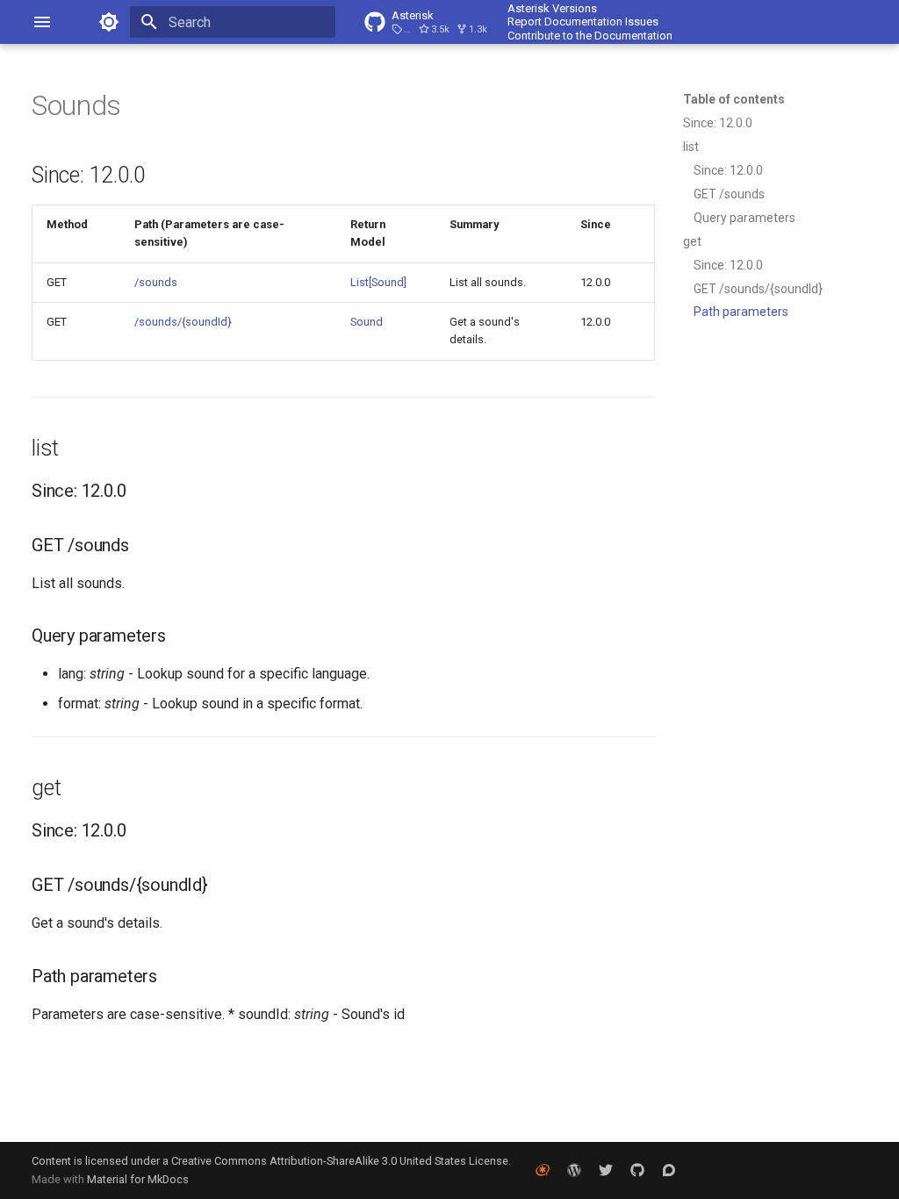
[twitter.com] (606, 1170)
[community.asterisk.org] (669, 1170)
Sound (366, 321)
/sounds (155, 282)
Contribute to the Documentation (589, 35)
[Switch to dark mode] (108, 21)
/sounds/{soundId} (183, 321)
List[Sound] (378, 282)
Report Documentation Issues (582, 21)
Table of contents (734, 99)
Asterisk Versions (552, 8)
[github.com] (637, 1170)
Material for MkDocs (138, 1179)
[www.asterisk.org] (543, 1170)
